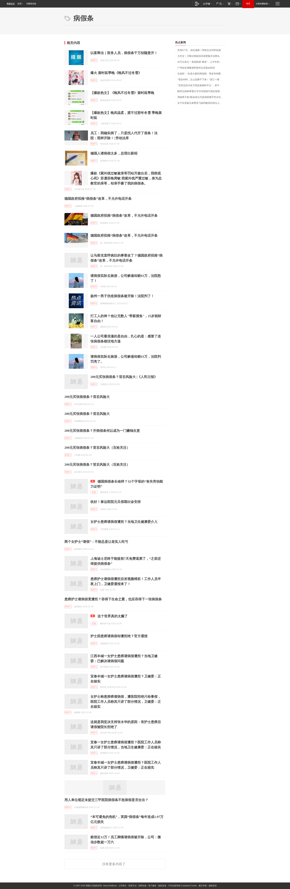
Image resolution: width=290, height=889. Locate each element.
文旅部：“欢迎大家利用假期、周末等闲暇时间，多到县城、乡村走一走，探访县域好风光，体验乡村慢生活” (201, 73)
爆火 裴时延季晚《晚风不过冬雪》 (116, 73)
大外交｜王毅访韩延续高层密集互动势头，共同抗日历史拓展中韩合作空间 (201, 56)
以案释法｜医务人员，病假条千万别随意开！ (124, 53)
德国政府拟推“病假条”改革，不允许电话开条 (98, 198)
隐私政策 (162, 885)
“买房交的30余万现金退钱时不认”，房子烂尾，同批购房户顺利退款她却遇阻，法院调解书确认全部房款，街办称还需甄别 (201, 85)
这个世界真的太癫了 (113, 616)
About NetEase (110, 885)
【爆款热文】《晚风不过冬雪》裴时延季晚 (122, 93)
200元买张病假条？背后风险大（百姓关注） (97, 447)
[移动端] (197, 3)
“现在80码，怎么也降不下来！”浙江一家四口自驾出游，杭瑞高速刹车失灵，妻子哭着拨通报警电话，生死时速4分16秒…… (201, 79)
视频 (94, 492)
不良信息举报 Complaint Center (182, 885)
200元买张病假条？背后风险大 (87, 397)
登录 (248, 4)
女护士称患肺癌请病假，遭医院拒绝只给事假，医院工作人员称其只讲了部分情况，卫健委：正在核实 (125, 701)
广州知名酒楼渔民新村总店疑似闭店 (196, 68)
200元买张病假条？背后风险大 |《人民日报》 (123, 377)
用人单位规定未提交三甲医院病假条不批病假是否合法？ (106, 800)
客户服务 (152, 885)
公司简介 (123, 885)
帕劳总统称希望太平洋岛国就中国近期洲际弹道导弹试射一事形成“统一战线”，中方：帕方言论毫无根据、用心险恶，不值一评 (201, 91)
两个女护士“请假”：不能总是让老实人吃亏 (96, 541)
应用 (19, 4)
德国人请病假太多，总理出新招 (113, 153)
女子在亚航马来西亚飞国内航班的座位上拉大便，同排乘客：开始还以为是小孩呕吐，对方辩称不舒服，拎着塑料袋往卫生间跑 (201, 103)
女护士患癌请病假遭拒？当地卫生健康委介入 (124, 521)
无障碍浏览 (31, 4)
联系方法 (133, 885)
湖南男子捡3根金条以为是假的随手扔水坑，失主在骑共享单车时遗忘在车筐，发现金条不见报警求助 (201, 97)
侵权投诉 (213, 885)
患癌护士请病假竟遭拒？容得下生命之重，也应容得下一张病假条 (113, 599)
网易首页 (11, 4)
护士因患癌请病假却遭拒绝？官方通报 (119, 636)
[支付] (229, 3)
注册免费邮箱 (262, 4)
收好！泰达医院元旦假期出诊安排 (115, 502)
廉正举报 (203, 885)
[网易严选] (219, 3)
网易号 (94, 60)
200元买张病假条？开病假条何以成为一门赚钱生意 (102, 430)
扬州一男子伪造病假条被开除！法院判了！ (122, 296)
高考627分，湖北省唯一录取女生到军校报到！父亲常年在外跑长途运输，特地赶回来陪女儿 (201, 50)
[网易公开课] (207, 3)
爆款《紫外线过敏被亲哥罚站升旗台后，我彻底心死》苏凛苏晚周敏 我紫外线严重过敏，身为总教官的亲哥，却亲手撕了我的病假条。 (126, 178)
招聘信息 (142, 885)
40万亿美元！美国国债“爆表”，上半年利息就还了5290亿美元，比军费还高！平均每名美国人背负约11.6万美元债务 (201, 62)
